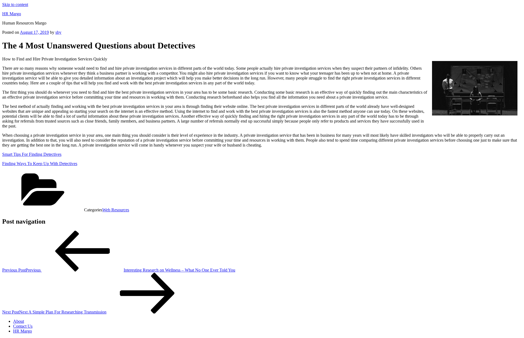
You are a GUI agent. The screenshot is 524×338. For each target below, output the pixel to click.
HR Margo (11, 13)
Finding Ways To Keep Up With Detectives (39, 163)
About (18, 321)
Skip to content (15, 4)
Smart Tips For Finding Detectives (31, 154)
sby (58, 32)
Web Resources (115, 210)
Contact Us (22, 326)
